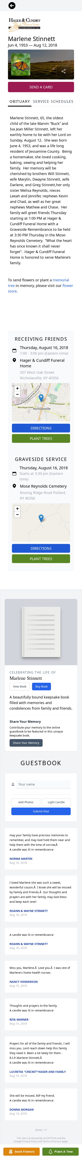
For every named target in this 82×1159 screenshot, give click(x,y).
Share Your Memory (26, 743)
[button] (41, 398)
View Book (19, 686)
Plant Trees (41, 438)
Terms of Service (52, 1141)
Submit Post (41, 811)
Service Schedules (53, 101)
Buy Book (41, 686)
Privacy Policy (29, 1141)
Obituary (20, 101)
